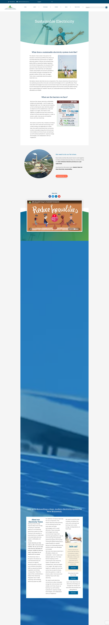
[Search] (106, 7)
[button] (50, 196)
